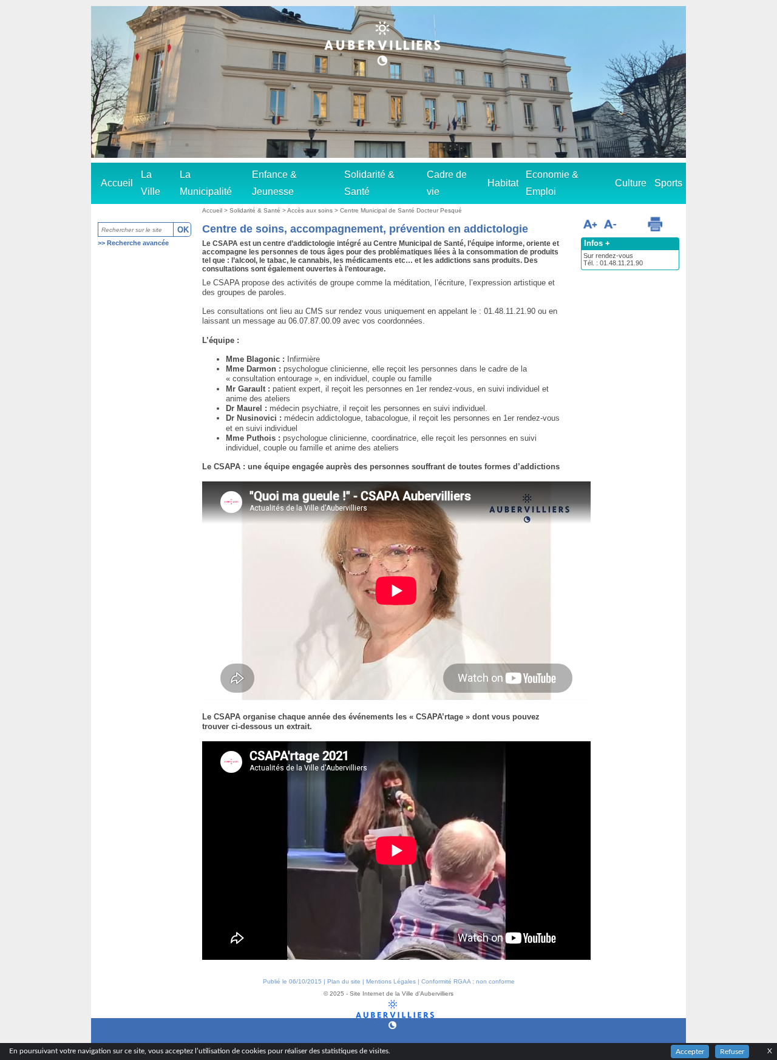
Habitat (502, 183)
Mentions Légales (391, 981)
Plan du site (344, 981)
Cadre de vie (447, 183)
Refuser (732, 1051)
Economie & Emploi (552, 183)
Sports (668, 183)
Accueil (117, 183)
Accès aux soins (310, 210)
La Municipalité (206, 183)
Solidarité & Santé (369, 183)
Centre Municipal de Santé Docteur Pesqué (401, 210)
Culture (630, 183)
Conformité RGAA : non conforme (468, 981)
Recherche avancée (138, 242)
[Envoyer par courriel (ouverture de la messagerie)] (631, 226)
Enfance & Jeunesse (274, 183)
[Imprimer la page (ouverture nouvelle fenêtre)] (655, 224)
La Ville (150, 183)
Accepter (690, 1051)
